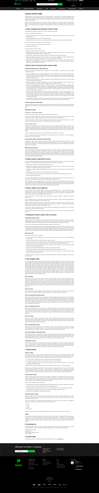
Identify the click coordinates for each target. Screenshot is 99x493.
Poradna (16, 0)
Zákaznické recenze (49, 479)
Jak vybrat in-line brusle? (47, 463)
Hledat (60, 4)
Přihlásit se (31, 451)
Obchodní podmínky (60, 464)
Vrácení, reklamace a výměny (34, 464)
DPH (29, 465)
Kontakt (31, 0)
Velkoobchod (31, 467)
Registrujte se (69, 0)
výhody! (76, 0)
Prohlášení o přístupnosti (61, 467)
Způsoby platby (31, 463)
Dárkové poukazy (31, 468)
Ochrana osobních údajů (61, 465)
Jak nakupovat (45, 464)
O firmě (58, 461)
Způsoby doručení (32, 461)
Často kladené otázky (46, 461)
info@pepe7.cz (60, 439)
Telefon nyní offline (51, 0)
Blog (20, 0)
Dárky (35, 0)
